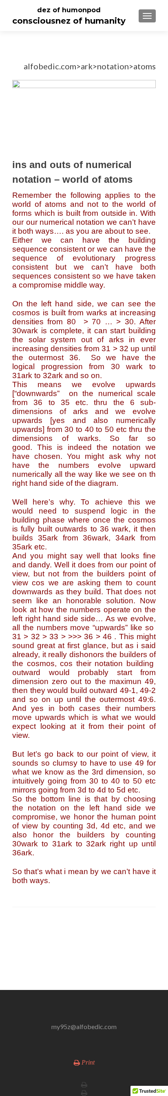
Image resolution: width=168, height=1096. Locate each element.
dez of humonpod (69, 10)
